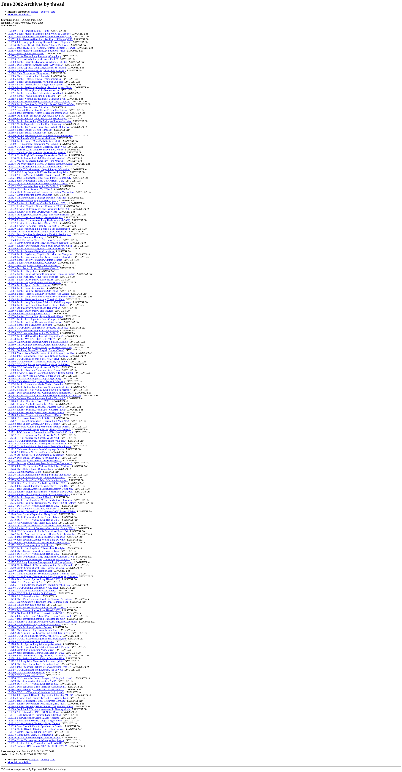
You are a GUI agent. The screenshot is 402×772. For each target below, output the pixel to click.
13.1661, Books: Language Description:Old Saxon (33, 291)
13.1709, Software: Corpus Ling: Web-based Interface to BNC (39, 426)
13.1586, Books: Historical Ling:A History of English (34, 79)
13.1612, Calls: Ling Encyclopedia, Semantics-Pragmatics (37, 152)
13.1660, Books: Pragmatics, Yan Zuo (27, 288)
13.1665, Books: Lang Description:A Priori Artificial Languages (40, 302)
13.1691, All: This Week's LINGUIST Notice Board (34, 375)
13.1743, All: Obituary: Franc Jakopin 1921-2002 (32, 522)
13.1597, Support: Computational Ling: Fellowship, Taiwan (38, 110)
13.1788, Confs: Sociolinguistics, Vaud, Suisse (31, 650)
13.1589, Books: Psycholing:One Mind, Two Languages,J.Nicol (40, 87)
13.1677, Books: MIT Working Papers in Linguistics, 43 (36, 336)
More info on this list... (19, 14)
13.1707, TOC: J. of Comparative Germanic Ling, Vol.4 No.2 (39, 421)
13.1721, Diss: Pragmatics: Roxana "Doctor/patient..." (35, 460)
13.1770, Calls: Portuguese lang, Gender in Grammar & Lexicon (40, 599)
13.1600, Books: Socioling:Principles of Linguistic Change (37, 118)
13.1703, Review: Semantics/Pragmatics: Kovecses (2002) (37, 409)
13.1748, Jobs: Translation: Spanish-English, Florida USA (37, 537)
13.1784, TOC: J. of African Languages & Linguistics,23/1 (37, 638)
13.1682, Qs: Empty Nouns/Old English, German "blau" (36, 350)
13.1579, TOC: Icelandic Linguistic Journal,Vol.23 (33, 59)
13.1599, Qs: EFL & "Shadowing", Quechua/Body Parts (36, 115)
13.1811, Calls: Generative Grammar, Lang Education (35, 715)
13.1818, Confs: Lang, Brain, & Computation (30, 734)
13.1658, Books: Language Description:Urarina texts (34, 282)
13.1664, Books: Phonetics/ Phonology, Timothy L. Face (36, 299)
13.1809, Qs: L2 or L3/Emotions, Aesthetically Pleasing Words (39, 709)
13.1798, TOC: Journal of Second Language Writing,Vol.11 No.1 (40, 678)
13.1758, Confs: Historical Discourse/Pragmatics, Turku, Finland (40, 565)
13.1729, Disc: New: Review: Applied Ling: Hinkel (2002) (37, 483)
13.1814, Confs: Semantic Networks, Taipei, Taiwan (34, 723)
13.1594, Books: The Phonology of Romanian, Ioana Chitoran (39, 101)
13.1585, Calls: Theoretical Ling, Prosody (29, 76)
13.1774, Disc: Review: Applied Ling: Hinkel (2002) (34, 610)
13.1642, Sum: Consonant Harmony (26, 237)
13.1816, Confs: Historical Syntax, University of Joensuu (36, 729)
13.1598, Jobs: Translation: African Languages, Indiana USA (38, 112)
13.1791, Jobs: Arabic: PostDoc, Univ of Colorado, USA (36, 658)
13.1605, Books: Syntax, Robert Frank (27, 132)
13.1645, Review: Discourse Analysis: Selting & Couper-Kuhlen (40, 245)
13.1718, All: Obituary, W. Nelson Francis (29, 452)
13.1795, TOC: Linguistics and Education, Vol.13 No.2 (35, 669)
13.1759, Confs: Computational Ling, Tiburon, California (36, 568)
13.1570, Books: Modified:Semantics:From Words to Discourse (39, 33)
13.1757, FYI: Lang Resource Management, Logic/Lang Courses (40, 562)
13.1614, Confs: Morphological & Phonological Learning (36, 158)
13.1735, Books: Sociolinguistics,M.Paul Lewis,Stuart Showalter (40, 500)
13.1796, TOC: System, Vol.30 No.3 (26, 672)
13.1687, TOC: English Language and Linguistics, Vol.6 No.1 (39, 364)
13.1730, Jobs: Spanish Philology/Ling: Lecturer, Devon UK (38, 486)
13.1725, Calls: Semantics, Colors (25, 471)
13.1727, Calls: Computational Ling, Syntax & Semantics (36, 477)
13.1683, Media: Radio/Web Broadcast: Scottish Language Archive (41, 353)
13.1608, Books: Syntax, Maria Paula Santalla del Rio (35, 141)
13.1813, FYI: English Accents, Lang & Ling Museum (35, 720)
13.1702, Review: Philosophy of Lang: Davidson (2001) (36, 406)
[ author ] (44, 11)
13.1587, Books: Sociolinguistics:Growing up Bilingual (35, 81)
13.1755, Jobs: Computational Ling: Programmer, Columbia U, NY (41, 556)
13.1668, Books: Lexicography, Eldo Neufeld (31, 310)
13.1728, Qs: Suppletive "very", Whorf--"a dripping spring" (38, 480)
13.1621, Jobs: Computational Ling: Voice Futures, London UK (40, 178)
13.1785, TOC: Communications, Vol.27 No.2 (31, 641)
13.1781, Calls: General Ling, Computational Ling (33, 630)
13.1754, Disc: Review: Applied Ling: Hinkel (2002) (34, 553)
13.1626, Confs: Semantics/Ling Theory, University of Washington (41, 192)
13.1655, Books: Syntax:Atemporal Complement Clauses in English (42, 274)
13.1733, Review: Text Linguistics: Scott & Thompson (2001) (39, 494)
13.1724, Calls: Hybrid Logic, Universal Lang (31, 469)
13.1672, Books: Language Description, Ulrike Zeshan (35, 322)
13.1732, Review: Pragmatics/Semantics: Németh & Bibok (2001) (41, 491)
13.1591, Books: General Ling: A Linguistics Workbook (36, 93)
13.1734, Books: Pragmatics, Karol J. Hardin (30, 497)
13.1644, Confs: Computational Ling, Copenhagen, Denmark (38, 243)
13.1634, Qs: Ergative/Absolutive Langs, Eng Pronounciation (38, 214)
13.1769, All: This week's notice (24, 596)
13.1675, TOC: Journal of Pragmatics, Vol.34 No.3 (33, 330)
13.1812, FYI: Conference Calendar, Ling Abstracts (34, 717)
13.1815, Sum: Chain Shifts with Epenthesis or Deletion (36, 726)
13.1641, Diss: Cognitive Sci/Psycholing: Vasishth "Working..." (39, 234)
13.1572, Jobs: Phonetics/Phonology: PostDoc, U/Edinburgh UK (40, 39)
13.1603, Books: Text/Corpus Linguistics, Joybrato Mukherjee (39, 127)
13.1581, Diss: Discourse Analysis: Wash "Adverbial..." (36, 64)
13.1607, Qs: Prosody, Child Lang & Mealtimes (32, 138)
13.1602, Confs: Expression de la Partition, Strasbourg (35, 124)
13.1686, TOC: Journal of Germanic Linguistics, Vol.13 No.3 (38, 361)
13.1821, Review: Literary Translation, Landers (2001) (35, 743)
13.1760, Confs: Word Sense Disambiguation (30, 570)
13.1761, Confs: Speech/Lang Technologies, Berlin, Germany (39, 573)
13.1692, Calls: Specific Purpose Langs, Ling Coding (34, 378)
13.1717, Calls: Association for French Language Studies (36, 449)
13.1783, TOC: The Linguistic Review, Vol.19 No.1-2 (35, 635)
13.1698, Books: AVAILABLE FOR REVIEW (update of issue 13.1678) (44, 395)
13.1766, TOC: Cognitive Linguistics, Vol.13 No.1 (33, 587)
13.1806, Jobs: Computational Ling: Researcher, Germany (37, 700)
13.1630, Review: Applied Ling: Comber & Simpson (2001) (38, 203)
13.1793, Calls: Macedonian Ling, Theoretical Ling (33, 664)
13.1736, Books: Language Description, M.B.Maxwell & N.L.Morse (42, 503)
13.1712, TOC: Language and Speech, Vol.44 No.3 (34, 435)
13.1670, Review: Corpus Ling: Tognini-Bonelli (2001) (35, 316)
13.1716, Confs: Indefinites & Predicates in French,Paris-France (39, 446)
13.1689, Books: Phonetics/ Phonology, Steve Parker (34, 370)
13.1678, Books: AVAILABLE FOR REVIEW (31, 339)
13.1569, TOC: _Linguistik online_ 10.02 (29, 31)
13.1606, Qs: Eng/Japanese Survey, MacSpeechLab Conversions (40, 135)
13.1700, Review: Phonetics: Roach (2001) (29, 401)
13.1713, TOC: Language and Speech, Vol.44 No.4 (34, 438)
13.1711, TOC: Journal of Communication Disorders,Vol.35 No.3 (40, 432)
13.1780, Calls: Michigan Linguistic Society (30, 627)
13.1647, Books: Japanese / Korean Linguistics (31, 251)
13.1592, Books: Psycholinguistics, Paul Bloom (31, 96)
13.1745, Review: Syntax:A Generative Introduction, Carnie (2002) (41, 528)
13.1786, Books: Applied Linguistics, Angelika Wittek (35, 644)
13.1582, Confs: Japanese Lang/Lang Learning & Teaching (37, 67)
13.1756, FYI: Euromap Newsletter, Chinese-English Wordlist (39, 559)
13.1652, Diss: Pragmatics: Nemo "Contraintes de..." (34, 265)
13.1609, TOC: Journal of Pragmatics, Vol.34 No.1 (33, 144)
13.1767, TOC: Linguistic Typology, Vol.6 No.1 (32, 590)
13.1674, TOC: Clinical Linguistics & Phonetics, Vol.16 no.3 (38, 327)
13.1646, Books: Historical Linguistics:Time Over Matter (36, 248)
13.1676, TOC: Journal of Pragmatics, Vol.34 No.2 (33, 333)
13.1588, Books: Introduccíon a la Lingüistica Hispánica (36, 84)
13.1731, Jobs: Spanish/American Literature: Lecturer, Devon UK (40, 488)
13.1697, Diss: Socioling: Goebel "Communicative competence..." (41, 392)
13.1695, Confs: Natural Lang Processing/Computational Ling (39, 387)
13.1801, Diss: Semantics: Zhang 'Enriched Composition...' (37, 686)
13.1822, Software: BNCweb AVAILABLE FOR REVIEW (38, 746)
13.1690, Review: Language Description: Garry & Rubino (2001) (40, 373)
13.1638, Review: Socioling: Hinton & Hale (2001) (33, 226)
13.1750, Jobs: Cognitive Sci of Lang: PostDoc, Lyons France (39, 542)
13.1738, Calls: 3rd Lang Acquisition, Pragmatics (32, 508)
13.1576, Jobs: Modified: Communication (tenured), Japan (37, 50)
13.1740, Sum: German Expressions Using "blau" (33, 514)
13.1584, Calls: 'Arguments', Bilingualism (29, 73)
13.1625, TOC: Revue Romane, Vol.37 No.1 (30, 189)
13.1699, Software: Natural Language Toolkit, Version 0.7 (37, 398)
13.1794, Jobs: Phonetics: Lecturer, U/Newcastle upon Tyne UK (40, 667)
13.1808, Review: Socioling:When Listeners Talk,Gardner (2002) (40, 706)
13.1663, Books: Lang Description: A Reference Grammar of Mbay (41, 296)
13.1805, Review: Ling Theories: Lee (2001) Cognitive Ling (38, 698)
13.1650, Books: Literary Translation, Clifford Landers (35, 259)
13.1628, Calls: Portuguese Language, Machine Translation (37, 197)
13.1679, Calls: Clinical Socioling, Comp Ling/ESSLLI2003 (38, 341)
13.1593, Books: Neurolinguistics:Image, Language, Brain (37, 98)
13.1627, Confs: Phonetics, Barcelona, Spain (30, 194)
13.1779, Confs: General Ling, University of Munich (34, 624)
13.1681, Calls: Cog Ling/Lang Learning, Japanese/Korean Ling (40, 347)
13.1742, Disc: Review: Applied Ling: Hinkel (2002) (34, 520)
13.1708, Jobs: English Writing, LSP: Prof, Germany (34, 423)
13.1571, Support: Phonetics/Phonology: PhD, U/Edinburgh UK (40, 36)
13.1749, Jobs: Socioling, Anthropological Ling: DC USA (37, 539)
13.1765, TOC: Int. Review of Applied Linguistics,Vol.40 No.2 (39, 585)
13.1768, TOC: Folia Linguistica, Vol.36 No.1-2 (32, 593)
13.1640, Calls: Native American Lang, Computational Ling (38, 231)
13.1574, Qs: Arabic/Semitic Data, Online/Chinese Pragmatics (39, 45)
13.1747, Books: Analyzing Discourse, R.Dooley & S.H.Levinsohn (41, 534)
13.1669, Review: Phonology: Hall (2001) (29, 313)
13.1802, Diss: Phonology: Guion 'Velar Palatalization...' (36, 689)
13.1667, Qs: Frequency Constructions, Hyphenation (34, 308)
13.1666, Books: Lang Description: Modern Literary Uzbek (37, 305)
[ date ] (52, 11)
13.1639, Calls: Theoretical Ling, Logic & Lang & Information (39, 228)
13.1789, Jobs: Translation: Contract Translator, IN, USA (36, 652)
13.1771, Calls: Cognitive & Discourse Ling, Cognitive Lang (38, 602)
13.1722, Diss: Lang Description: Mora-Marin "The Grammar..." (40, 463)
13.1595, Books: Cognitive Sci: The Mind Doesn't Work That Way (41, 104)
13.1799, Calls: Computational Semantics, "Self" (32, 681)
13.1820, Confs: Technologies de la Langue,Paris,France (36, 740)
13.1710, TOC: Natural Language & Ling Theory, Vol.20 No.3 (39, 429)
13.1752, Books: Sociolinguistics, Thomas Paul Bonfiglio (36, 548)
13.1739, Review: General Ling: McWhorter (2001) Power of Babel (42, 511)
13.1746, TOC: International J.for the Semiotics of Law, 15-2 (38, 531)
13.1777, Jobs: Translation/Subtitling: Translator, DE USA (37, 618)
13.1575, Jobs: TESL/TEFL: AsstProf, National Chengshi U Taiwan (42, 47)
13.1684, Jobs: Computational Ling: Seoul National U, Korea (38, 356)
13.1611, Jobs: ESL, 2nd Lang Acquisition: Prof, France (36, 149)
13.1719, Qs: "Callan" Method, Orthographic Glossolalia (36, 455)
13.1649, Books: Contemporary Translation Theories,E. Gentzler (40, 257)
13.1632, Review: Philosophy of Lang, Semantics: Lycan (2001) (40, 209)
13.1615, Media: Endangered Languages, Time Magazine (36, 161)
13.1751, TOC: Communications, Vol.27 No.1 (31, 545)
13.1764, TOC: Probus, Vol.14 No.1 (26, 582)
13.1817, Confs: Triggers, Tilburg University (30, 732)
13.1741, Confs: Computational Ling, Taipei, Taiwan (34, 517)
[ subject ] (34, 11)
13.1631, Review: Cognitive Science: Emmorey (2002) (35, 206)
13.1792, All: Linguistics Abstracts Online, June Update (35, 661)
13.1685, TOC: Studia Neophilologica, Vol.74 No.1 (34, 358)
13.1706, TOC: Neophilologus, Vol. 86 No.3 (30, 418)
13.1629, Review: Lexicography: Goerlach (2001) (33, 200)
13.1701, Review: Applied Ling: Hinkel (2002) (31, 404)
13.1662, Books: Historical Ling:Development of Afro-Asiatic (39, 293)
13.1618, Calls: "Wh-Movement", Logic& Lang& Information (39, 169)
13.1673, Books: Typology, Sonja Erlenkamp (30, 324)
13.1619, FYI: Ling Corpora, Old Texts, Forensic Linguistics (38, 172)
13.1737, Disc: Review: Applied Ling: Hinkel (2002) (34, 505)
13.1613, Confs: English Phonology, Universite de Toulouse (38, 155)
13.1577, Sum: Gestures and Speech (26, 53)
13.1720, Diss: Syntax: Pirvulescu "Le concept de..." (34, 457)
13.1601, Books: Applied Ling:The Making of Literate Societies (40, 121)
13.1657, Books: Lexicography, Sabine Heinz (31, 279)
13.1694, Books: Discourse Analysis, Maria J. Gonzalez (36, 384)
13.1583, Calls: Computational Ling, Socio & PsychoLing (37, 70)
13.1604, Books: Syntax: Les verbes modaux (30, 129)
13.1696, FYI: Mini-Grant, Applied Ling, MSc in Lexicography (39, 390)
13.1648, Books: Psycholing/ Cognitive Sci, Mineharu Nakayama (40, 254)
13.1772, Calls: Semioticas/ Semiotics (26, 604)
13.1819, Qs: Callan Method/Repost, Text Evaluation (34, 737)
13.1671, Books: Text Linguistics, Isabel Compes (32, 319)
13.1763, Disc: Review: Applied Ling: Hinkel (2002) (34, 579)
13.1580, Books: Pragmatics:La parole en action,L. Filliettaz (38, 62)
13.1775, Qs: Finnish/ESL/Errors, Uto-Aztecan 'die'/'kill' (36, 613)
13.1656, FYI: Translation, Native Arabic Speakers (33, 276)
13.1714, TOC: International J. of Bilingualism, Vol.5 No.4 (37, 440)
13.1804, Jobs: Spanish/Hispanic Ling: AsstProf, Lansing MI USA (41, 695)
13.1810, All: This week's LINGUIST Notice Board (34, 712)
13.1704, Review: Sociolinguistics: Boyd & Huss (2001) (36, 412)
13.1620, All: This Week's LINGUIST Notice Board (34, 175)
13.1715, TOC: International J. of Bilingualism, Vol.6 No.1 (37, 443)
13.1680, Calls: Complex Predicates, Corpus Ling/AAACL (37, 344)
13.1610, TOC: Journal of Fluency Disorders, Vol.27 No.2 (37, 146)
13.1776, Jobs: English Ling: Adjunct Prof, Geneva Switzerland (39, 616)
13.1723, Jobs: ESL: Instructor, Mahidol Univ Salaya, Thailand (39, 466)
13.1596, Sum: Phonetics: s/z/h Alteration (28, 107)
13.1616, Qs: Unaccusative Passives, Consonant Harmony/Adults (40, 163)
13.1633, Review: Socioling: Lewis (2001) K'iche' (33, 211)
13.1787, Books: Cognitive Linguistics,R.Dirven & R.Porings (38, 647)
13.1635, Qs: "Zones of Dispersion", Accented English (35, 217)
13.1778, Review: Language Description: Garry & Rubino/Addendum (43, 621)
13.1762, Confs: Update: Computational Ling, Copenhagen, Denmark (43, 576)
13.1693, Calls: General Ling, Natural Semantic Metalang (36, 381)
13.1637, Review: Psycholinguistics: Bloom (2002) (33, 223)
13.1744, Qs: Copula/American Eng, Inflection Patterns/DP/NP (39, 525)
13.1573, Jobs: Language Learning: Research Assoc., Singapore (40, 42)
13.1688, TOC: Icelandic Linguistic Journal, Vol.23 (33, 367)
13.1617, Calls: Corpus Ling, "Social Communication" (35, 166)
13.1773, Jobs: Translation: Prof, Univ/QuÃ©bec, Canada (37, 607)
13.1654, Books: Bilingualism (23, 271)
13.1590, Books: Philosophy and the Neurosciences (33, 90)
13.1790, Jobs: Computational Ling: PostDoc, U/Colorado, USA (40, 655)
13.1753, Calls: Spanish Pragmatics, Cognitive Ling (34, 551)
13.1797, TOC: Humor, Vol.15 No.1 (26, 675)
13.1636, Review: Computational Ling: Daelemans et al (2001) (39, 220)
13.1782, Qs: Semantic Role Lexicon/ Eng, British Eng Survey (39, 633)
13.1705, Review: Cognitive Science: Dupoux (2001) (34, 415)
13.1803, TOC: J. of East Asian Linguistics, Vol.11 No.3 (36, 692)
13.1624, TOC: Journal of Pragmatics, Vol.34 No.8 (33, 186)
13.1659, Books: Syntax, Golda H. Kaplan (29, 285)
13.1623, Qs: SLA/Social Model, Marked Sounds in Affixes (38, 183)
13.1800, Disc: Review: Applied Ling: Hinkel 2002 (33, 683)
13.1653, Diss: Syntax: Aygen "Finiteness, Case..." (33, 268)
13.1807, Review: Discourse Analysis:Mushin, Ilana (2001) (37, 703)
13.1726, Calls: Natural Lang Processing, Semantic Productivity (39, 474)
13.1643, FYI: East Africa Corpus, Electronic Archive (35, 240)
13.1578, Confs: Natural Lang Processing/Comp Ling (34, 56)
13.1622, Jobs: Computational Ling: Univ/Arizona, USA (36, 180)
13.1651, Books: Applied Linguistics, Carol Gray (32, 262)
